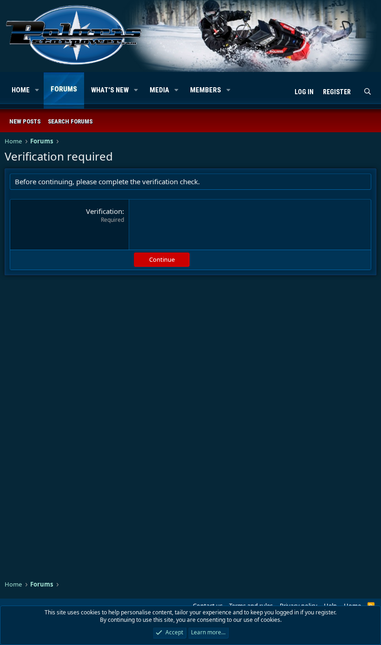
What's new (110, 90)
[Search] (367, 92)
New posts (24, 121)
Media (159, 90)
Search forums (70, 121)
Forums (64, 89)
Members (205, 90)
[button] (37, 90)
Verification (104, 211)
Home (21, 90)
